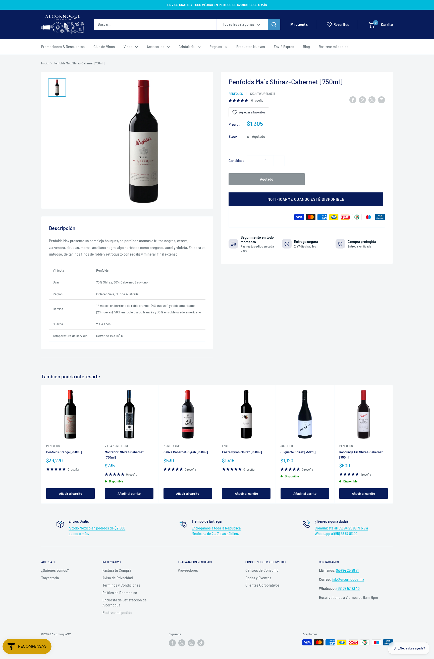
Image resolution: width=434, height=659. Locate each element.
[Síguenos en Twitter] (181, 642)
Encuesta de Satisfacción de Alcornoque (124, 602)
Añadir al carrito (70, 493)
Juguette (287, 445)
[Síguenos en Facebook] (172, 642)
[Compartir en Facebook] (352, 99)
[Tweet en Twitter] (371, 99)
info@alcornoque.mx (348, 579)
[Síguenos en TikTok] (200, 642)
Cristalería (187, 47)
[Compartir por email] (381, 99)
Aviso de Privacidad (117, 578)
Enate (226, 445)
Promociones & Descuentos (63, 47)
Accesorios (155, 47)
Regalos (215, 47)
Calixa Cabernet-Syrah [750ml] (186, 452)
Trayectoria (50, 578)
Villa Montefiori (116, 445)
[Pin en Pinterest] (362, 99)
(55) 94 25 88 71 (347, 570)
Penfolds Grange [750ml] (64, 452)
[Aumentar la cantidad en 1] (279, 161)
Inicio (44, 63)
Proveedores (188, 570)
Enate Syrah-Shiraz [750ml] (242, 452)
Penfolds (236, 93)
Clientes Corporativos (262, 585)
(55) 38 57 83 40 (348, 588)
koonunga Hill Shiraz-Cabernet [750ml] (361, 454)
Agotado (266, 179)
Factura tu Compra (116, 570)
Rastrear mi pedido (334, 47)
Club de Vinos (104, 47)
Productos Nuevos (250, 47)
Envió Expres (284, 47)
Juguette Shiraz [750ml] (298, 452)
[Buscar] (274, 24)
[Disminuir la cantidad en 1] (252, 161)
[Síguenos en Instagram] (191, 642)
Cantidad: (236, 161)
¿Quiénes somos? (55, 570)
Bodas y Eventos (258, 578)
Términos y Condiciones (121, 585)
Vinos (128, 47)
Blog (306, 47)
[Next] (393, 444)
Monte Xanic (172, 445)
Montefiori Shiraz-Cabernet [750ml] (124, 454)
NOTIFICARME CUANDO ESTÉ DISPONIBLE (306, 199)
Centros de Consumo (262, 570)
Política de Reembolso (119, 593)
